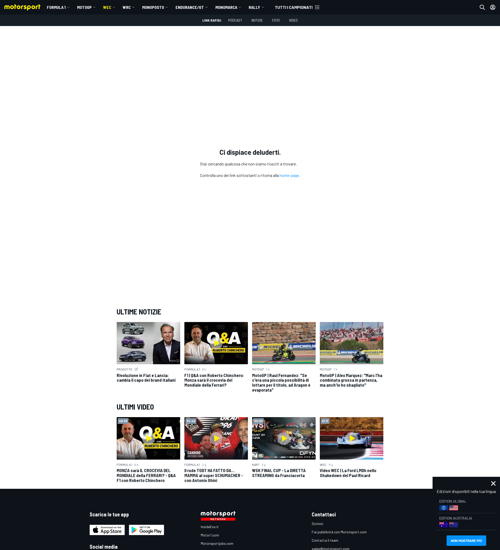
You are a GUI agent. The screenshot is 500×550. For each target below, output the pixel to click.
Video (293, 20)
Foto (276, 20)
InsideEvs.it (210, 526)
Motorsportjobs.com (217, 543)
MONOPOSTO (153, 7)
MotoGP (84, 7)
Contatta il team (325, 540)
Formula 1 (56, 7)
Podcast (235, 20)
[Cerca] (482, 7)
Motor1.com (210, 535)
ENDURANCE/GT (190, 7)
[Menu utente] (493, 7)
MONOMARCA (226, 7)
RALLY (254, 7)
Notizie (257, 20)
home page (289, 175)
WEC (107, 7)
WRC (127, 7)
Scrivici (317, 523)
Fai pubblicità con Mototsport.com (339, 532)
